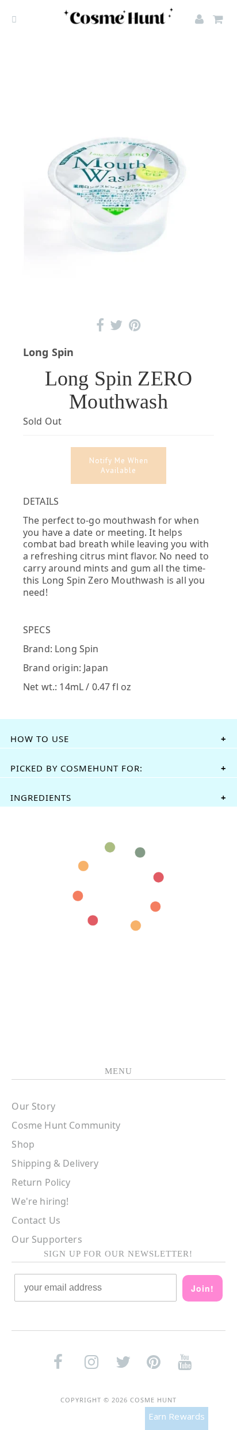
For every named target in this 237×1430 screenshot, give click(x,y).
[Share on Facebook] (100, 325)
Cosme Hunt (153, 1399)
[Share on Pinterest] (135, 325)
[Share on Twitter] (116, 325)
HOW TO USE (39, 738)
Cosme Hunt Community (66, 1125)
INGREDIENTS (40, 797)
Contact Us (36, 1220)
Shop (23, 1144)
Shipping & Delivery (55, 1163)
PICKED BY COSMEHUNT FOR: (76, 768)
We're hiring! (40, 1201)
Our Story (33, 1106)
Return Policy (41, 1182)
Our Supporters (47, 1239)
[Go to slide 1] (118, 293)
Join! (202, 1288)
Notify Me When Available (118, 465)
